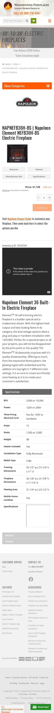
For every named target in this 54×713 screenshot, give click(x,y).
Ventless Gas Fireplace (11, 596)
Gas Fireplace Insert (10, 601)
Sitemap (23, 694)
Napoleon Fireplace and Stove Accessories (37, 650)
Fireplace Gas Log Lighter (38, 605)
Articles (33, 694)
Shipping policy (18, 703)
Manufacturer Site (14, 176)
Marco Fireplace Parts (36, 596)
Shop (16, 64)
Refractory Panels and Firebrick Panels (37, 642)
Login (42, 683)
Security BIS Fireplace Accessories (37, 634)
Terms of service (43, 698)
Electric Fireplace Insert (11, 605)
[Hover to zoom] (17, 153)
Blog (4, 566)
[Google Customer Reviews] (12, 709)
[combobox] (15, 21)
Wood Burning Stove (10, 628)
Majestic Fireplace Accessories (35, 612)
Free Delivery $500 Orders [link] (27, 50)
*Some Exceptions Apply (27, 55)
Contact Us (43, 677)
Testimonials (7, 571)
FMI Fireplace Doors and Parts (37, 619)
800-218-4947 (32, 13)
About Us (34, 683)
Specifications (39, 176)
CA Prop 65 (33, 677)
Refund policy (12, 698)
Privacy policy (27, 698)
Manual (39, 169)
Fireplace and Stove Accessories (36, 627)
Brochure (14, 169)
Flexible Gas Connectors (37, 601)
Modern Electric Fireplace (12, 614)
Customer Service (19, 677)
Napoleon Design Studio (19, 219)
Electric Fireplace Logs (11, 624)
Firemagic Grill (8, 592)
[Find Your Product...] (27, 21)
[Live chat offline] (40, 707)
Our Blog (13, 683)
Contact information (36, 703)
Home (7, 64)
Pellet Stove (7, 610)
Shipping (5, 190)
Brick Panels (7, 633)
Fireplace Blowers (35, 592)
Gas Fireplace (7, 619)
